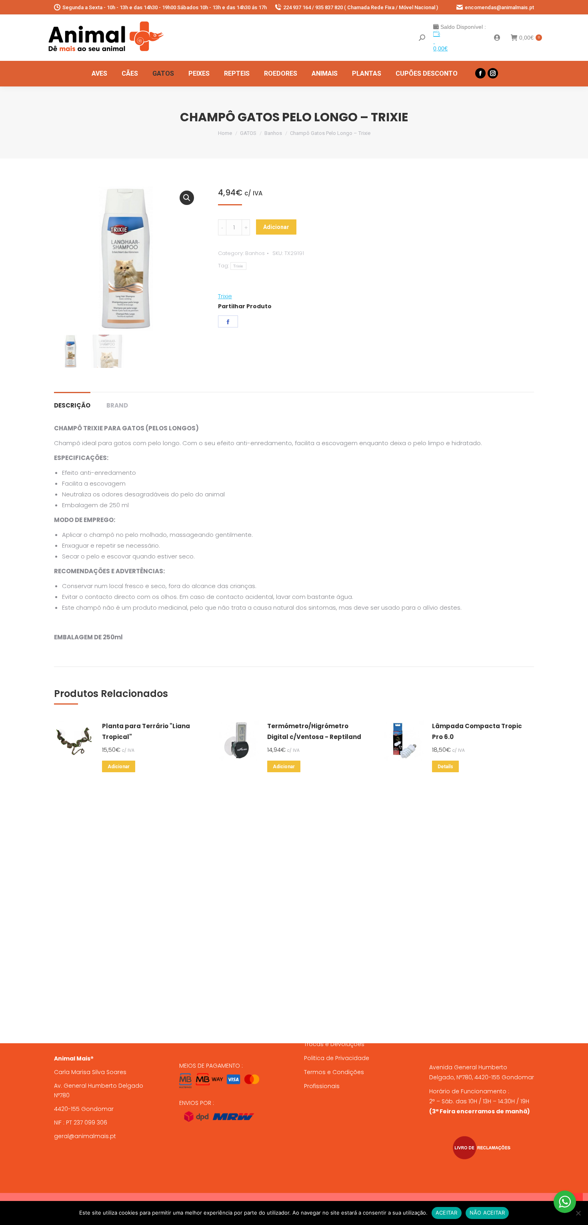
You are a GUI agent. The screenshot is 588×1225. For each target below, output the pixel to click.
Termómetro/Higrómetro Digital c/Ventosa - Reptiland (314, 731)
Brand (117, 405)
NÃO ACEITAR (487, 1212)
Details (445, 766)
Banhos (255, 253)
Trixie (238, 266)
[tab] (72, 401)
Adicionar (276, 227)
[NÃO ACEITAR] (578, 1213)
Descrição (72, 405)
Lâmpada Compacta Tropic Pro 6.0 (477, 731)
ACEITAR (447, 1212)
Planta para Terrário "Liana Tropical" (146, 731)
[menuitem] (99, 73)
